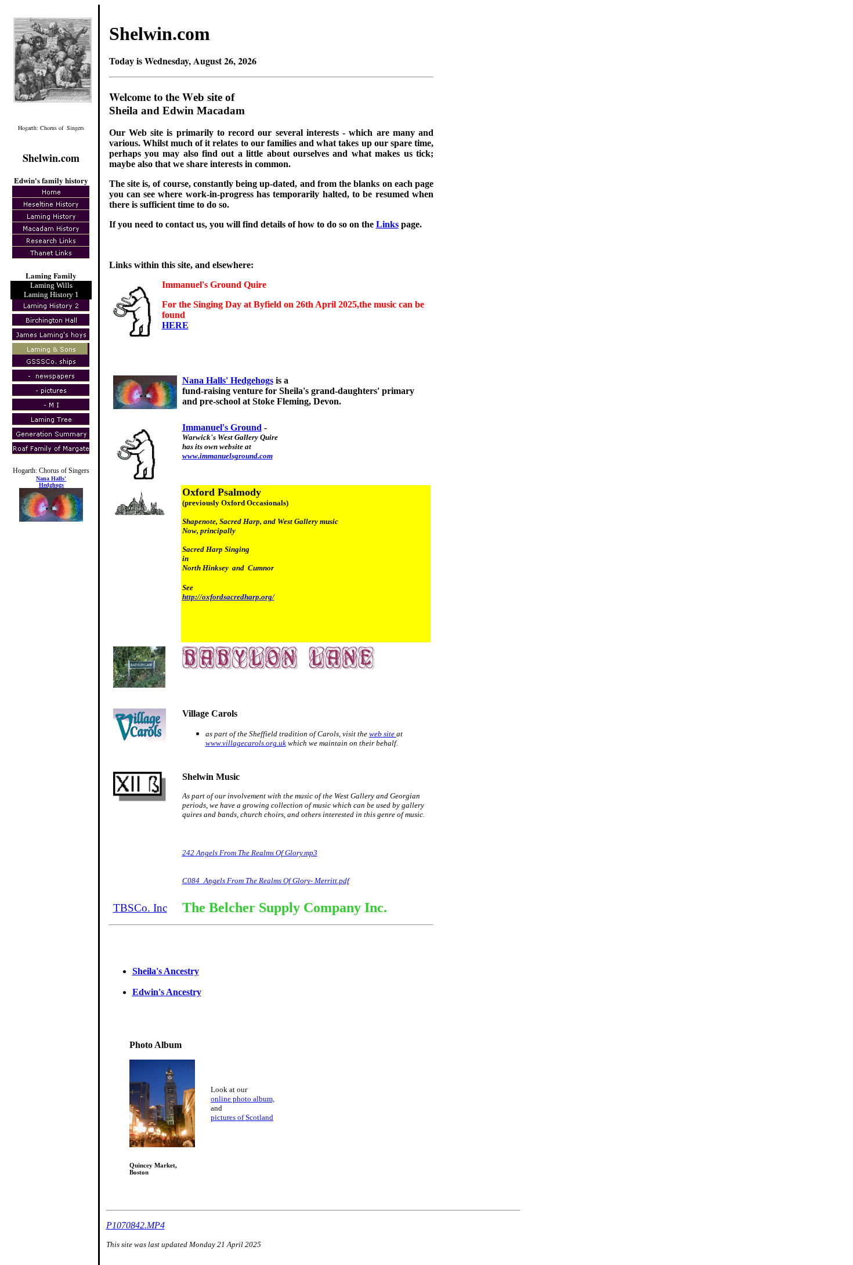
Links (387, 224)
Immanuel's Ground (222, 427)
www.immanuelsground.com (227, 455)
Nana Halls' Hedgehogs (227, 380)
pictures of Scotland (242, 1117)
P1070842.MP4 (135, 1225)
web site (382, 733)
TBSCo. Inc (140, 908)
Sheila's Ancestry (165, 971)
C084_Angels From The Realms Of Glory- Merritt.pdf (265, 880)
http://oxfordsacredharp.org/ (228, 596)
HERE (175, 325)
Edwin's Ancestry (166, 992)
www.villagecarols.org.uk (245, 743)
